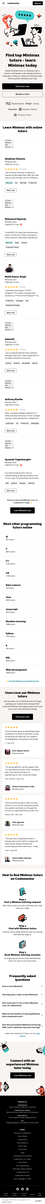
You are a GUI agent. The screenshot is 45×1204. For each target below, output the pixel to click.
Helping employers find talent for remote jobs (22, 1122)
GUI (27, 301)
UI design (19, 301)
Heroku (24, 243)
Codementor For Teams (22, 1159)
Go (17, 423)
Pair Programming (22, 1166)
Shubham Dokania (15, 159)
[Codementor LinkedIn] (27, 1189)
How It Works (22, 1136)
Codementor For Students (22, 1156)
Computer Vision (12, 247)
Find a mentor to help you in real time (22, 1106)
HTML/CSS (32, 183)
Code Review (22, 1162)
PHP (7, 483)
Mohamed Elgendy (15, 219)
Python (8, 363)
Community (22, 1149)
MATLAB (23, 183)
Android (31, 483)
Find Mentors (22, 1140)
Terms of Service (24, 1194)
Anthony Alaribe (14, 399)
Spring (34, 363)
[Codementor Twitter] (22, 1189)
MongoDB (26, 363)
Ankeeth (9, 339)
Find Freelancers (22, 1143)
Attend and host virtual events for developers (22, 1111)
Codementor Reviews (22, 1175)
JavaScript (10, 423)
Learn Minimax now (22, 510)
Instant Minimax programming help (24, 681)
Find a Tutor (22, 1146)
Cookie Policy (6, 1194)
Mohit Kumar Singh (15, 276)
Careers (32, 1194)
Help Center (39, 1194)
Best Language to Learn (22, 1179)
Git (16, 183)
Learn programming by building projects (22, 1116)
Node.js (17, 363)
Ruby (17, 243)
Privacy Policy (14, 1194)
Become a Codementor (22, 1133)
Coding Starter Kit (22, 1172)
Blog (22, 1152)
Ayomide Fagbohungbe (18, 459)
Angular (23, 483)
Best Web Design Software (22, 1169)
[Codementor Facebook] (17, 1189)
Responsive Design (13, 305)
